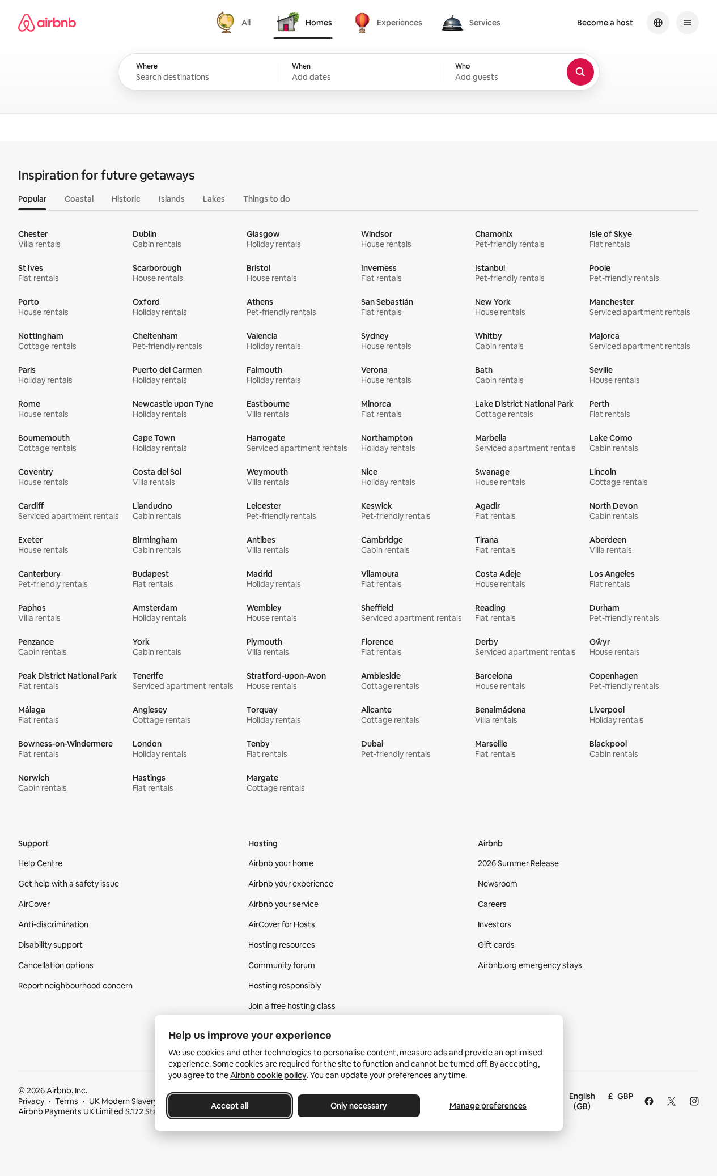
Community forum (281, 965)
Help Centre (40, 863)
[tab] (235, 22)
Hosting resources (281, 945)
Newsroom (497, 884)
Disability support (50, 945)
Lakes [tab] (214, 199)
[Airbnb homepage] (47, 22)
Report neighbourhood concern (75, 986)
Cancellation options (56, 965)
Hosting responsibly (284, 986)
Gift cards (496, 945)
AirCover (34, 904)
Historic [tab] (126, 199)
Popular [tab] (32, 199)
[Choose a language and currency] (658, 22)
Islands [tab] (172, 199)
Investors (494, 924)
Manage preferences (488, 1106)
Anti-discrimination (53, 924)
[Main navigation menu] (687, 22)
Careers (492, 904)
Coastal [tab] (79, 199)
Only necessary (358, 1106)
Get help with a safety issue (68, 884)
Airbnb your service (283, 904)
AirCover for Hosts (281, 924)
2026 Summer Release (518, 863)
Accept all (229, 1106)
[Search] (580, 72)
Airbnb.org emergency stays (530, 965)
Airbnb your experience (290, 884)
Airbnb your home (280, 863)
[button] (358, 72)
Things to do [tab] (266, 199)
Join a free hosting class (292, 1006)
